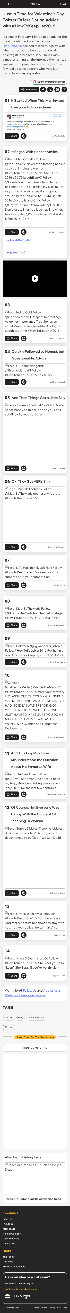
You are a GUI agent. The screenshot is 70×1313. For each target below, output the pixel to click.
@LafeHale (60, 585)
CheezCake (9, 1243)
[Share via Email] (64, 89)
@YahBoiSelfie (59, 136)
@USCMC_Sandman (57, 794)
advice (8, 1017)
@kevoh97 (17, 252)
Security (52, 1308)
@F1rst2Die (60, 935)
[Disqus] (35, 1103)
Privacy (44, 1308)
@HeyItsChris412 (58, 232)
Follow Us (30, 990)
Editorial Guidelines (14, 1266)
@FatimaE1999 (59, 468)
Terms (36, 1308)
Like (11, 1027)
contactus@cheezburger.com (21, 1289)
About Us (8, 1261)
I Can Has (8, 1218)
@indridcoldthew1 (58, 338)
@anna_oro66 (59, 976)
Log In (63, 4)
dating (19, 1017)
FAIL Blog (35, 4)
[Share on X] (50, 89)
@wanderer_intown (57, 662)
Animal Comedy (12, 1233)
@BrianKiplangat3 (58, 382)
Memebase (9, 1228)
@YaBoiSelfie (12, 46)
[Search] (9, 4)
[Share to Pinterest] (57, 89)
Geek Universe (11, 1238)
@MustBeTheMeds (57, 547)
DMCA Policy (62, 1308)
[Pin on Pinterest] (24, 136)
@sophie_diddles (58, 893)
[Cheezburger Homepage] (35, 1297)
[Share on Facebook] (43, 89)
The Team (8, 1256)
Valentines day (36, 1017)
